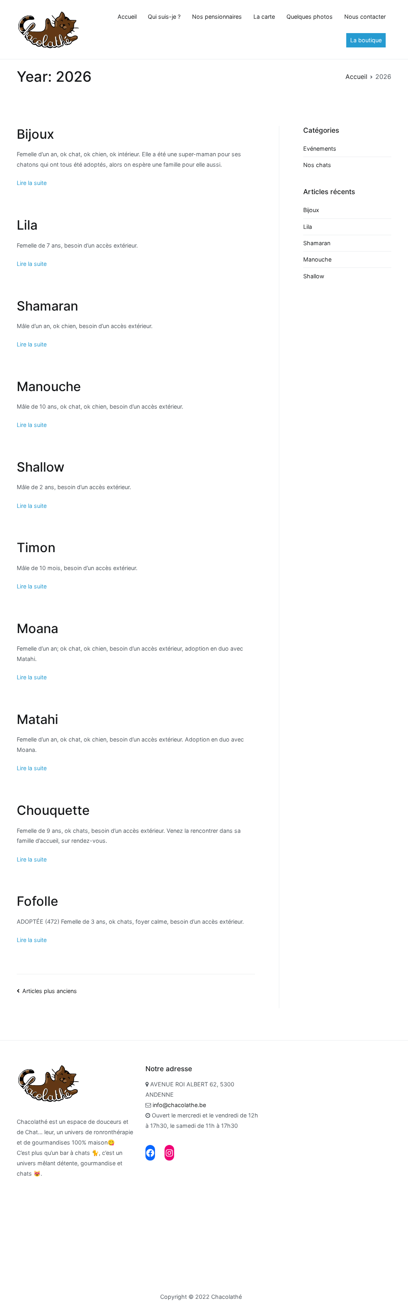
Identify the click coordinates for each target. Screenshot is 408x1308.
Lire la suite (32, 182)
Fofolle (37, 901)
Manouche (49, 386)
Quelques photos (309, 16)
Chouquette (53, 810)
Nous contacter (365, 16)
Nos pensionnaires (217, 16)
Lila (27, 225)
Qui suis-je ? (164, 16)
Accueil (127, 16)
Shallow (41, 467)
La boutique (366, 40)
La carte (264, 16)
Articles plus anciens (49, 990)
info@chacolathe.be (178, 1104)
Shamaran (47, 306)
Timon (36, 547)
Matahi (37, 719)
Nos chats (317, 164)
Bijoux (35, 134)
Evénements (319, 148)
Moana (37, 628)
